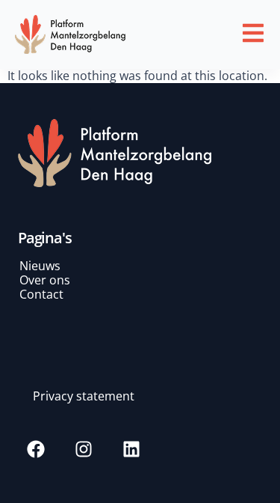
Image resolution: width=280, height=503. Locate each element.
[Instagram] (84, 449)
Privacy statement (83, 396)
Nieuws (39, 265)
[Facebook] (36, 449)
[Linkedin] (131, 449)
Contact (41, 294)
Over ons (44, 280)
